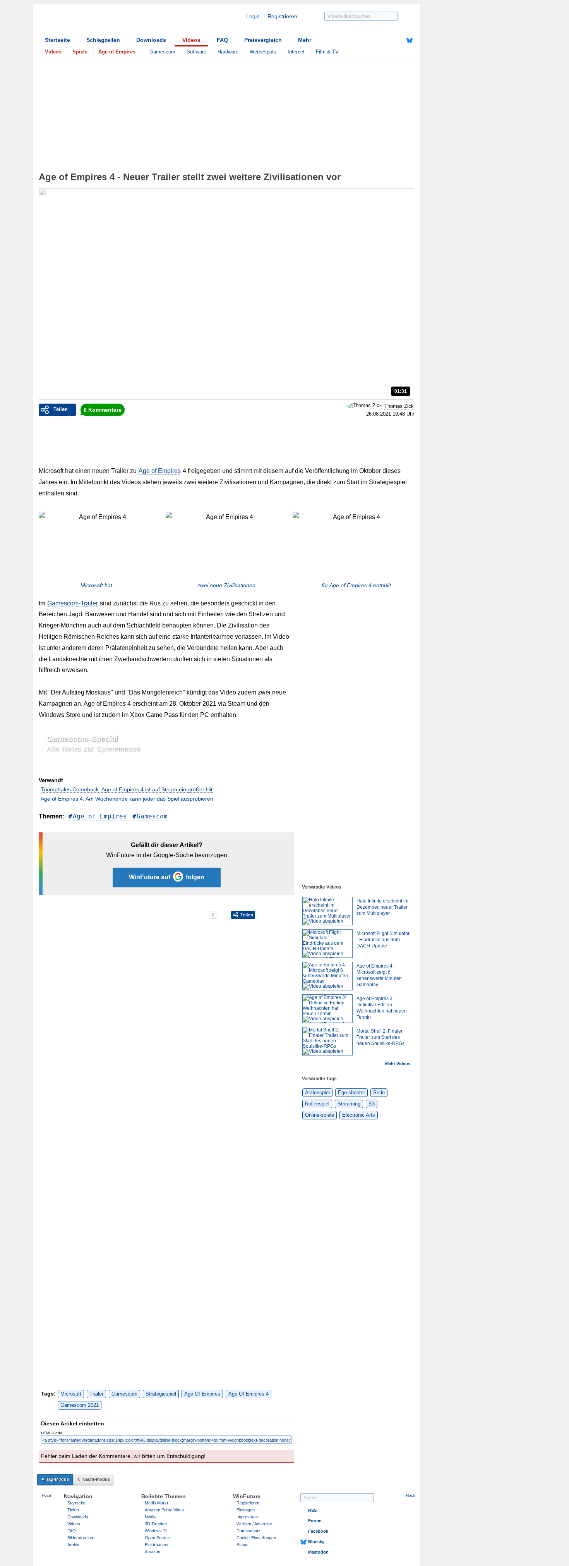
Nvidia (150, 1516)
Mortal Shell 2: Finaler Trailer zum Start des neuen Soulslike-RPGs (380, 1037)
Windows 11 (156, 1530)
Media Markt (156, 1503)
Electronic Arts (358, 1115)
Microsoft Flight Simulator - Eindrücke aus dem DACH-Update (383, 940)
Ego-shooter (351, 1092)
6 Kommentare (103, 410)
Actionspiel (317, 1092)
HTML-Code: (52, 1433)
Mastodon (318, 1552)
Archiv (73, 1544)
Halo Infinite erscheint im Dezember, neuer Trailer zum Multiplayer (382, 907)
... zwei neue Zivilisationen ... (226, 585)
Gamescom (162, 52)
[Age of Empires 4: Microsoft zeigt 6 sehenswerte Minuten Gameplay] (327, 976)
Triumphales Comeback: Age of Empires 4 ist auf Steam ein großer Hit (127, 789)
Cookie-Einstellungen (256, 1537)
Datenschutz (249, 1530)
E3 (371, 1104)
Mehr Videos (397, 1063)
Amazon (152, 1551)
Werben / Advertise (254, 1523)
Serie (379, 1092)
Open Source (157, 1537)
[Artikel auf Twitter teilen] (123, 915)
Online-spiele (319, 1115)
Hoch (46, 1495)
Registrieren (282, 16)
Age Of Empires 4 (248, 1394)
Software (196, 52)
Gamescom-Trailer (72, 603)
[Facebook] (397, 40)
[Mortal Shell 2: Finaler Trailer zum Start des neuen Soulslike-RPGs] (327, 1041)
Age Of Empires (202, 1394)
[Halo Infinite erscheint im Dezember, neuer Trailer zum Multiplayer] (327, 911)
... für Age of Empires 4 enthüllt (353, 585)
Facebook (318, 1531)
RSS (312, 1510)
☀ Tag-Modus (55, 1479)
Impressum (247, 1516)
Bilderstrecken (80, 1537)
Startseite (57, 40)
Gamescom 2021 (79, 1405)
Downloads (151, 40)
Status (243, 1544)
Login (253, 16)
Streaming (349, 1104)
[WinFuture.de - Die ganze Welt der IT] (102, 21)
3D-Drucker (156, 1523)
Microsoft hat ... (99, 585)
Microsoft (70, 1394)
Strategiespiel (161, 1394)
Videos (191, 40)
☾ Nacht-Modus (93, 1479)
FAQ (222, 40)
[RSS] (385, 40)
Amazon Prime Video (164, 1510)
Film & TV (327, 52)
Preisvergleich (263, 40)
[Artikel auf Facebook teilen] (66, 915)
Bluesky (316, 1541)
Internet (296, 52)
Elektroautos (156, 1544)
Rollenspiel (317, 1104)
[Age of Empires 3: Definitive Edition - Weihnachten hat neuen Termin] (327, 1009)
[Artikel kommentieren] (181, 915)
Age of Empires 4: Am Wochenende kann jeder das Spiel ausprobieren (127, 799)
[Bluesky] (409, 40)
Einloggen (246, 1510)
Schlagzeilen (103, 40)
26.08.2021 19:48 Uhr (390, 414)
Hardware (228, 52)
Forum (315, 1520)
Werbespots (263, 52)
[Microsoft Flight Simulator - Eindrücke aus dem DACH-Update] (327, 943)
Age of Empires (160, 471)
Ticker (73, 1510)
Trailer (96, 1394)
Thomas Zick (399, 406)
